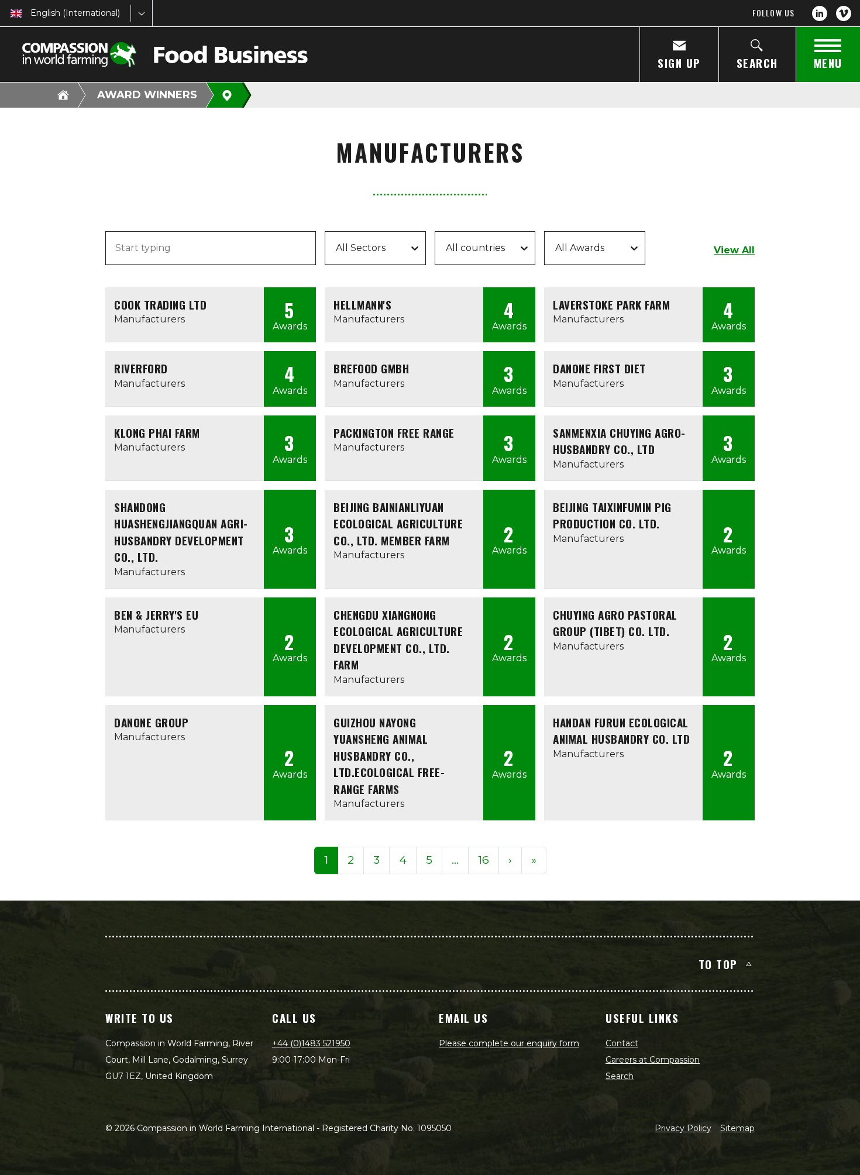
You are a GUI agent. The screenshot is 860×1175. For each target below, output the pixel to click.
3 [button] (376, 860)
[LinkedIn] (819, 13)
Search (620, 1076)
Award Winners (147, 94)
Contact (622, 1043)
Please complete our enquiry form (509, 1043)
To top (718, 964)
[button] (455, 860)
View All (734, 250)
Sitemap (737, 1128)
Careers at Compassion (653, 1059)
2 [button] (351, 860)
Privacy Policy (683, 1128)
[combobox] (31, 13)
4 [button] (403, 860)
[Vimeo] (843, 13)
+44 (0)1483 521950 (311, 1043)
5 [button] (429, 860)
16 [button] (483, 860)
